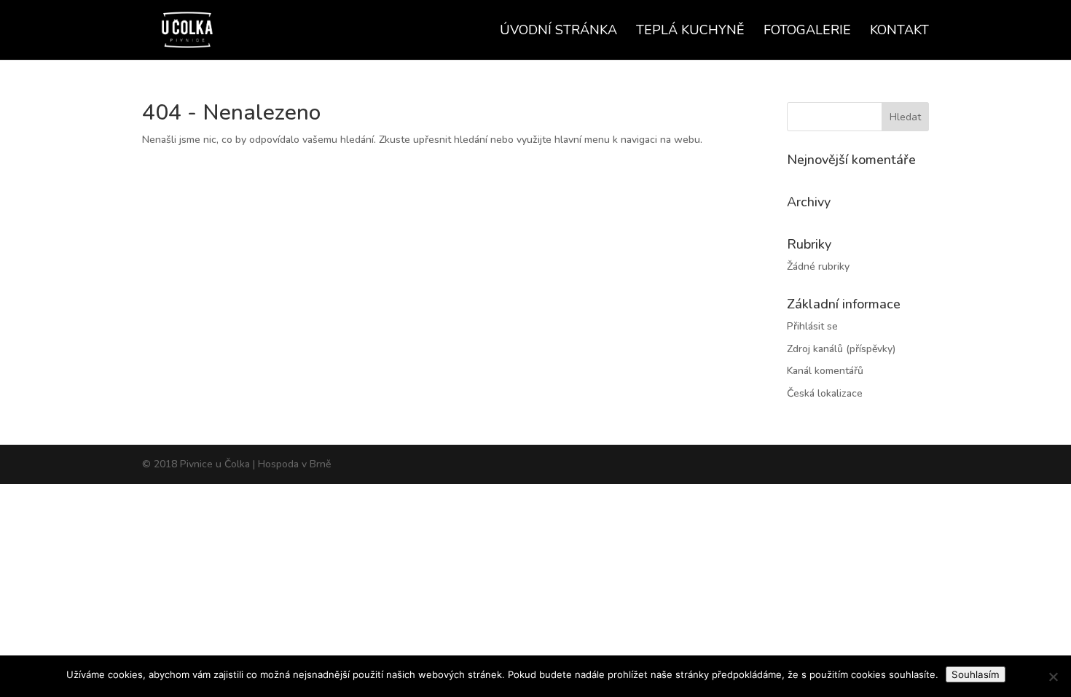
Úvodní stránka (558, 32)
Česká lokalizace (825, 393)
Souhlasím (976, 674)
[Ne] (1053, 676)
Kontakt (899, 32)
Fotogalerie (807, 32)
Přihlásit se (812, 326)
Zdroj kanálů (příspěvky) (841, 349)
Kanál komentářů (825, 371)
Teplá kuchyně (690, 32)
